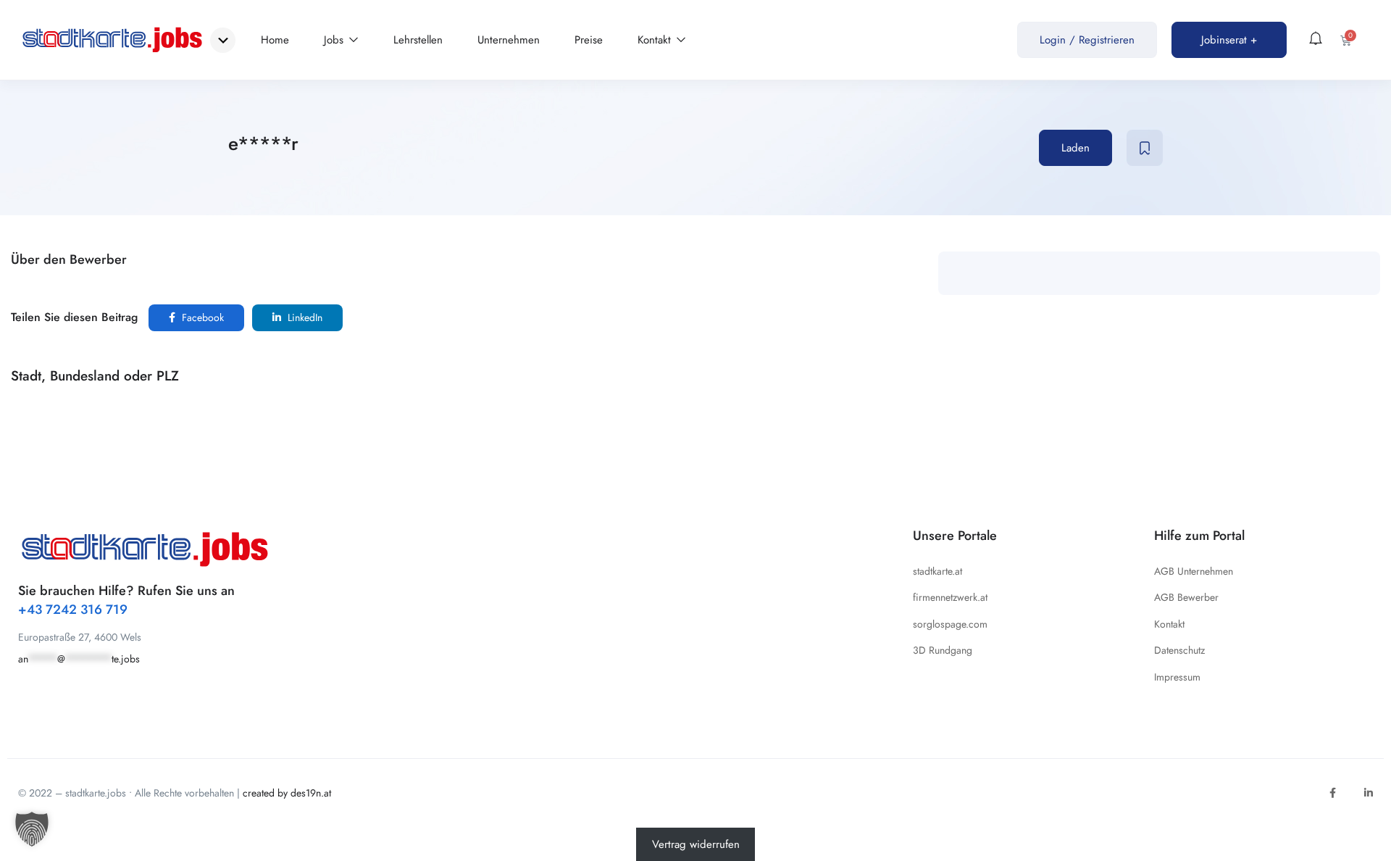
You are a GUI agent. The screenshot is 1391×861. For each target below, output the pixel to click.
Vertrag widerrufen (696, 844)
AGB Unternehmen (1193, 571)
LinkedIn (303, 317)
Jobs (335, 40)
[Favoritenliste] (1145, 148)
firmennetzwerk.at (950, 597)
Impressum (1177, 677)
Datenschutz (1179, 650)
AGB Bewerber (1186, 597)
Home (275, 40)
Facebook (201, 317)
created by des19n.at (287, 793)
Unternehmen (508, 40)
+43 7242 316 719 (73, 609)
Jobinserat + (1229, 40)
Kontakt (656, 40)
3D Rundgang (942, 650)
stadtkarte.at (937, 571)
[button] (32, 829)
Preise (589, 40)
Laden (1075, 148)
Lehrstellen (418, 40)
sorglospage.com (950, 624)
